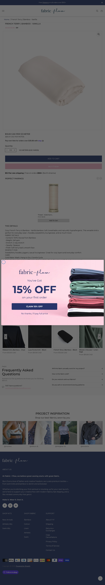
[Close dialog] (3, 262)
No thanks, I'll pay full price (34, 313)
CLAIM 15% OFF (34, 306)
